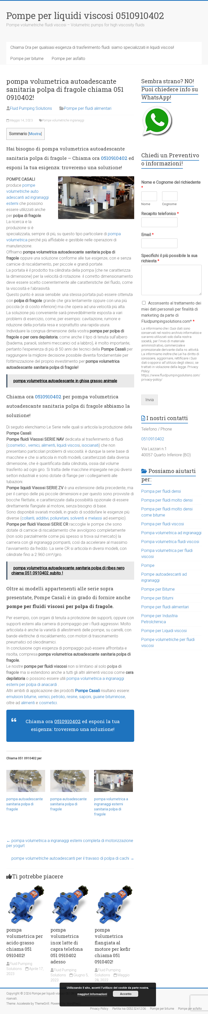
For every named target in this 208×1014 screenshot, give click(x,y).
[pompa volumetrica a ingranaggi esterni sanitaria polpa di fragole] (113, 781)
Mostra (35, 134)
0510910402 (114, 158)
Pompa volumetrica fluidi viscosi (170, 541)
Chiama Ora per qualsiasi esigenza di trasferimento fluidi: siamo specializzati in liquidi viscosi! (92, 47)
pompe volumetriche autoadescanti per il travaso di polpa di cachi (72, 858)
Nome (145, 204)
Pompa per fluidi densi (161, 491)
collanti (28, 518)
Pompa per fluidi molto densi (167, 500)
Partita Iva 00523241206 (129, 1008)
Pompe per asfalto (68, 58)
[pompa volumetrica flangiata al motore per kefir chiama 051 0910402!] (114, 887)
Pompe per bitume (27, 58)
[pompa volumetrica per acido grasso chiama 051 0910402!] (26, 887)
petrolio (58, 696)
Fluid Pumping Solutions (31, 108)
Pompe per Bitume (158, 589)
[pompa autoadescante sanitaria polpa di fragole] (25, 781)
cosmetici (16, 445)
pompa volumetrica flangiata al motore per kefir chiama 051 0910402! (112, 946)
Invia (149, 399)
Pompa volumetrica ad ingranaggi (171, 532)
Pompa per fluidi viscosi (162, 524)
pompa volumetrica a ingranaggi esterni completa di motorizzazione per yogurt (69, 843)
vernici (34, 445)
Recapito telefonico (160, 213)
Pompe (147, 565)
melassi (95, 518)
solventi (77, 518)
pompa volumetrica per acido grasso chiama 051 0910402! (24, 942)
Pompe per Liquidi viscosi (164, 630)
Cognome (169, 204)
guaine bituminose (108, 696)
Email (147, 234)
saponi (85, 696)
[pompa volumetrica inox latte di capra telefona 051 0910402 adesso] (70, 887)
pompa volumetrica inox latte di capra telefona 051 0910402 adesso (66, 946)
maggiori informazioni (92, 994)
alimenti (48, 445)
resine (72, 696)
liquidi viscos (68, 445)
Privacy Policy (99, 1008)
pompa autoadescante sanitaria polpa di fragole (24, 804)
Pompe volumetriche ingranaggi (63, 120)
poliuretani (59, 518)
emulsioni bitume (21, 696)
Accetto (125, 993)
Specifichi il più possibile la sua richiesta (169, 258)
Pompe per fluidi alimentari (87, 108)
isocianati (90, 445)
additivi (42, 518)
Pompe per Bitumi (157, 598)
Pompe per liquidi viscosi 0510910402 (85, 15)
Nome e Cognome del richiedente (171, 185)
